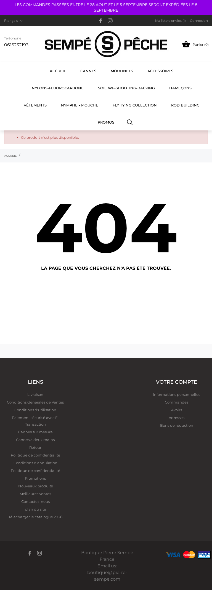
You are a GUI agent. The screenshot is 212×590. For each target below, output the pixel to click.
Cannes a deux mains (35, 439)
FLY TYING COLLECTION (135, 105)
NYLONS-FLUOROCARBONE (58, 88)
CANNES (88, 71)
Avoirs (176, 410)
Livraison (35, 394)
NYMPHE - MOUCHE (79, 105)
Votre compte (176, 382)
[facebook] (100, 20)
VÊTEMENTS (35, 105)
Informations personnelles (176, 394)
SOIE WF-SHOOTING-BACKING (126, 88)
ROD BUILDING (185, 105)
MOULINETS (122, 71)
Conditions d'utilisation (35, 410)
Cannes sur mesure (35, 432)
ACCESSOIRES (160, 71)
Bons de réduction (176, 425)
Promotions (35, 478)
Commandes (176, 402)
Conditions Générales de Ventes (35, 402)
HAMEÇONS (180, 88)
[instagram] (110, 20)
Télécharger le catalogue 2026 (35, 517)
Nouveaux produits (35, 486)
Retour (35, 447)
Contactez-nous (35, 501)
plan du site (35, 509)
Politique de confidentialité (35, 455)
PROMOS (106, 122)
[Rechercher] (130, 122)
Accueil (58, 71)
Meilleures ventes (35, 494)
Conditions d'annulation (35, 463)
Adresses (176, 417)
